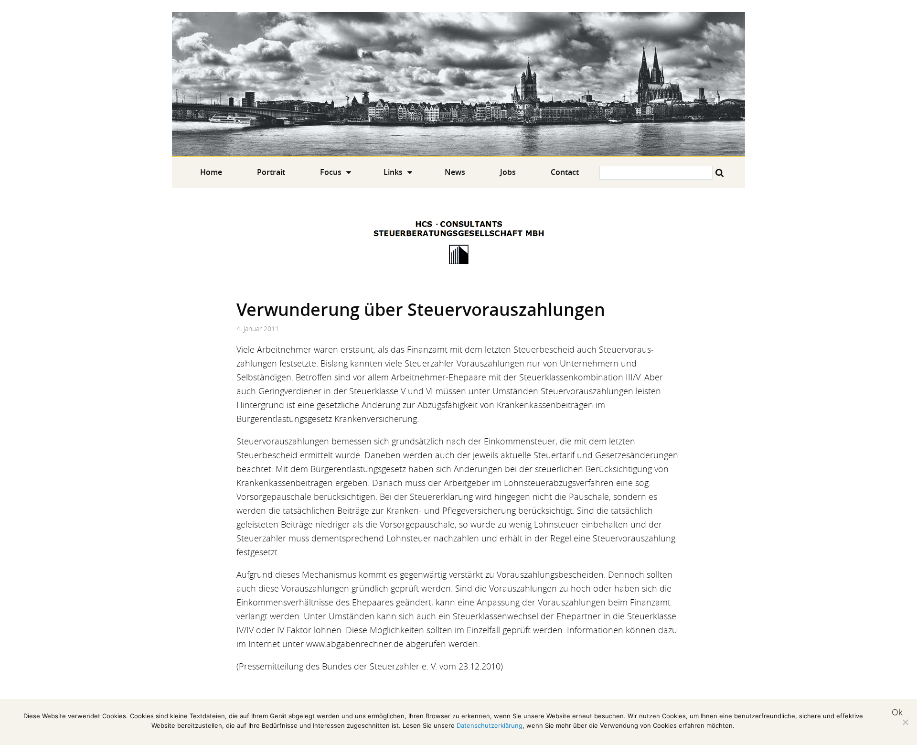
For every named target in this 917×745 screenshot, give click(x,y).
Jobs (508, 172)
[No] (905, 722)
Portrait (271, 172)
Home (458, 84)
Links (393, 172)
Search (719, 173)
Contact (565, 172)
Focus (330, 172)
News (455, 172)
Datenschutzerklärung (489, 725)
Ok (897, 712)
